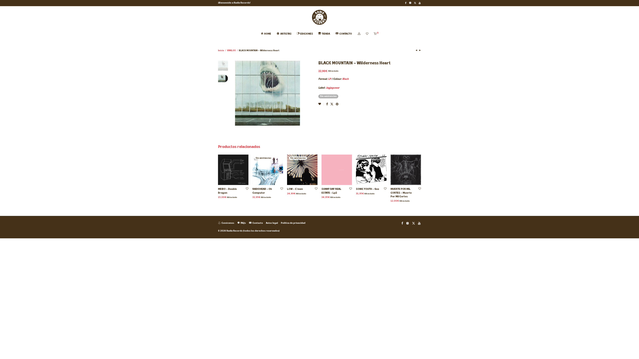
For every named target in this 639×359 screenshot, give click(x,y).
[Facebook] (405, 3)
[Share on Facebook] (327, 104)
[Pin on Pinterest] (337, 104)
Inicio (221, 50)
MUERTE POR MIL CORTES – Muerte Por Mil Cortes (401, 193)
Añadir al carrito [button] (226, 197)
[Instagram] (410, 3)
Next (298, 93)
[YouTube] (420, 3)
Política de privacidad (293, 223)
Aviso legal (272, 223)
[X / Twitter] (415, 3)
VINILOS (231, 50)
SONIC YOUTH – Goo (367, 189)
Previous (237, 93)
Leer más (256, 197)
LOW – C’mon (295, 189)
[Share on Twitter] (331, 104)
